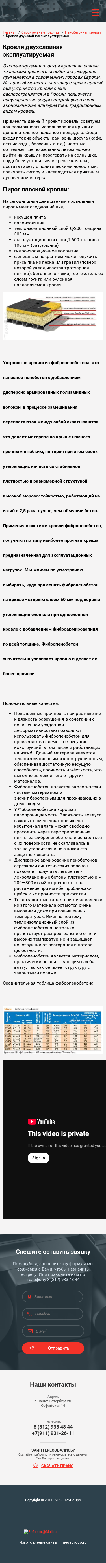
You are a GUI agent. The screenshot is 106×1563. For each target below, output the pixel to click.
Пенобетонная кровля (83, 32)
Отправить (58, 1348)
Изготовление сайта (38, 1542)
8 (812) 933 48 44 (53, 1427)
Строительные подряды (40, 32)
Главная (10, 32)
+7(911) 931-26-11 (53, 1433)
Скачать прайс (57, 1465)
